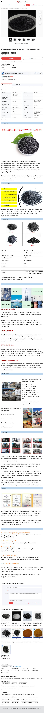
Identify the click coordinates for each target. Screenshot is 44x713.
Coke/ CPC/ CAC (35, 670)
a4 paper (2, 668)
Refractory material (4, 670)
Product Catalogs (17, 666)
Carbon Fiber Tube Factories (18, 694)
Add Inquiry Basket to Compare (22, 43)
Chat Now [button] (33, 58)
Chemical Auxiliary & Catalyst (13, 8)
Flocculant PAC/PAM (25, 670)
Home (2, 8)
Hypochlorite (14, 683)
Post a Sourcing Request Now (34, 603)
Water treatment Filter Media (17, 670)
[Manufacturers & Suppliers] (22, 2)
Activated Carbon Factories (7, 697)
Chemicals (6, 8)
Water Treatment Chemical (23, 8)
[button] (39, 87)
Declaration (34, 708)
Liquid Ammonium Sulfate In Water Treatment (10, 688)
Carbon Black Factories (6, 694)
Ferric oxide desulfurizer (5, 672)
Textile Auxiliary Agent (23, 683)
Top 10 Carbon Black (5, 702)
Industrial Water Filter (15, 668)
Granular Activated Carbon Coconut (30, 697)
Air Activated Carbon (17, 697)
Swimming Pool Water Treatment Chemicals (26, 686)
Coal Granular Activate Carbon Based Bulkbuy (30, 702)
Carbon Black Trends (15, 702)
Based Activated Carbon (30, 699)
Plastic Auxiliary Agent (6, 683)
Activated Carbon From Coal (19, 699)
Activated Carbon (25, 668)
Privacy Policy (39, 708)
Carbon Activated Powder (6, 699)
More (2, 704)
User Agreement (28, 708)
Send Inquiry (11, 58)
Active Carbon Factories (29, 694)
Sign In (3, 79)
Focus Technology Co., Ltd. (14, 708)
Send (11, 603)
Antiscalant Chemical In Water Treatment (9, 686)
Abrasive (34, 668)
